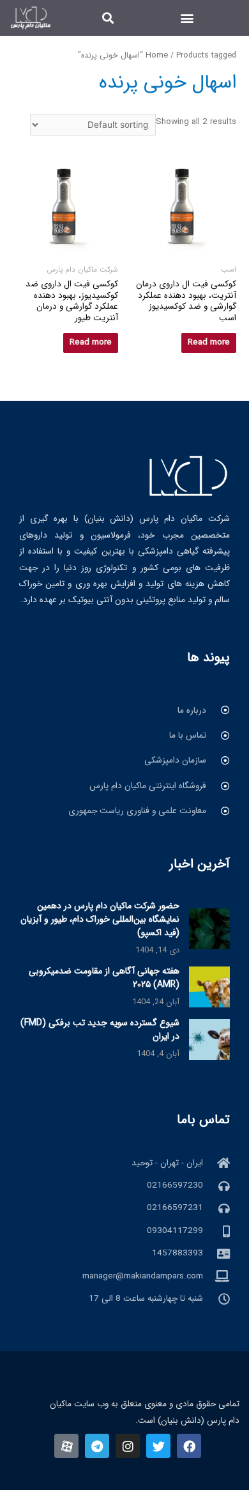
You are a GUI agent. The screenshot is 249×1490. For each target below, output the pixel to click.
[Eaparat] (66, 1446)
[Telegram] (97, 1446)
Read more (209, 342)
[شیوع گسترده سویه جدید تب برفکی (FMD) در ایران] (209, 1039)
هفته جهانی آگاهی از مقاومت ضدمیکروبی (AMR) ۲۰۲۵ (104, 977)
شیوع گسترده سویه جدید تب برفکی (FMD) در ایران (99, 1029)
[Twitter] (158, 1446)
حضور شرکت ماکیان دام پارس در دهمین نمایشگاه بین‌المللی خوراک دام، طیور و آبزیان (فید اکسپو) (99, 919)
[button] (186, 17)
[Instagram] (128, 1446)
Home (157, 55)
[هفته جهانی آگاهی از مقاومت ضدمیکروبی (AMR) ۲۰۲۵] (209, 986)
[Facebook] (189, 1446)
